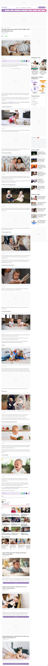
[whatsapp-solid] (22, 61)
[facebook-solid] (24, 61)
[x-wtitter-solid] (26, 61)
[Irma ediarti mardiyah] (3, 502)
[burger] (45, 7)
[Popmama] (4, 7)
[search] (37, 7)
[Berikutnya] (30, 542)
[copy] (29, 61)
